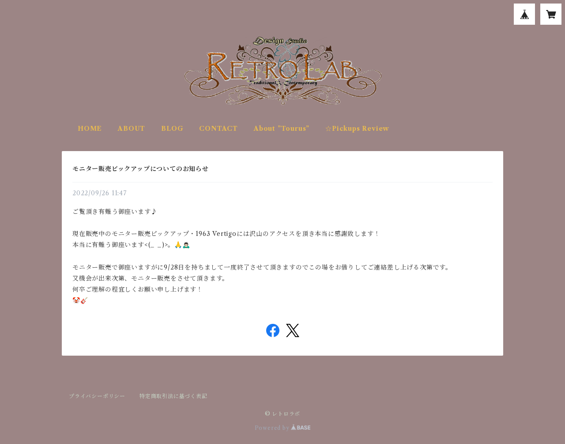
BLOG (172, 129)
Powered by (273, 428)
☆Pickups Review (357, 129)
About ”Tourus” (281, 129)
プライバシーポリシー (97, 396)
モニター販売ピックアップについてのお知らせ (140, 169)
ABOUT (131, 129)
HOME (90, 129)
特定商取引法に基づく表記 (173, 396)
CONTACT (218, 129)
